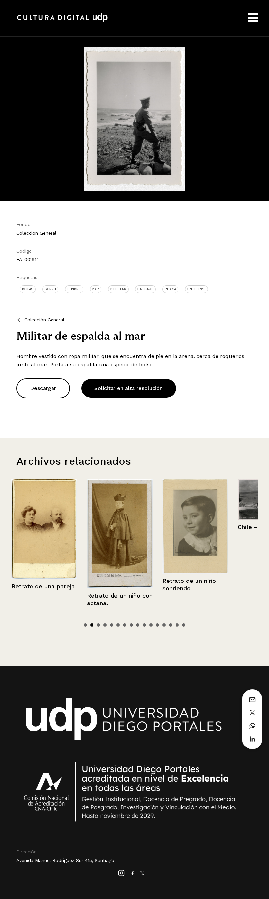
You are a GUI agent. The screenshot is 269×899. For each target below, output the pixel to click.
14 (170, 625)
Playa (170, 289)
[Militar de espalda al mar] (134, 118)
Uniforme (196, 289)
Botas (27, 289)
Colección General (36, 232)
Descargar (43, 388)
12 (157, 625)
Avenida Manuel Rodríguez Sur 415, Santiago (65, 860)
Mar (95, 289)
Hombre (74, 289)
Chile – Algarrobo (187, 526)
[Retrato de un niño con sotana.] (44, 533)
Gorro (50, 289)
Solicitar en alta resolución (128, 388)
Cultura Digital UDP (62, 21)
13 (164, 625)
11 (151, 625)
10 (144, 625)
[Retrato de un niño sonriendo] (120, 526)
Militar (118, 289)
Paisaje (145, 289)
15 (177, 625)
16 (183, 625)
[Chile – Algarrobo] (195, 499)
